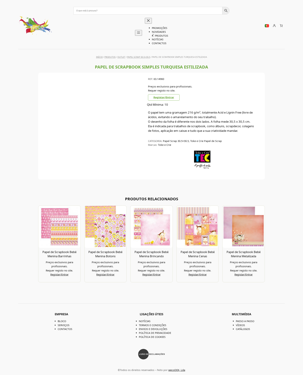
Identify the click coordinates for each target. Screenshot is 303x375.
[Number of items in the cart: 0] (281, 25)
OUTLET (121, 57)
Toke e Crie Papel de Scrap (206, 141)
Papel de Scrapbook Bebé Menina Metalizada (244, 254)
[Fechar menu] (148, 21)
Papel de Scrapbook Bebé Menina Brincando (151, 254)
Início (99, 57)
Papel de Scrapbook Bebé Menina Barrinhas (59, 254)
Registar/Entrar (163, 97)
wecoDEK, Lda (176, 370)
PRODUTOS (110, 57)
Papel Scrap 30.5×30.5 (138, 57)
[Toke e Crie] (202, 168)
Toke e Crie (164, 144)
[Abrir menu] (138, 33)
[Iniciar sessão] (274, 25)
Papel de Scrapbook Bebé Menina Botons (105, 254)
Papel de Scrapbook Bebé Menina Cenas (198, 254)
